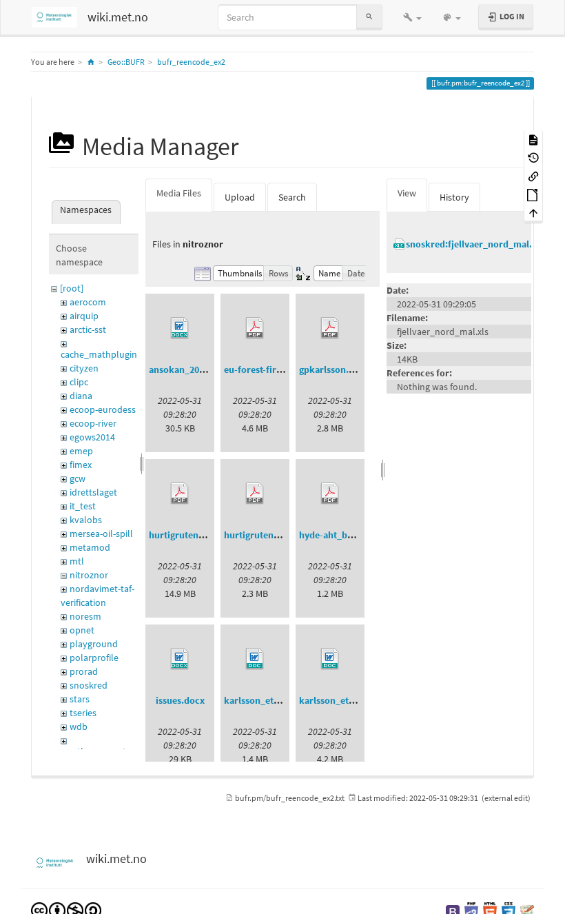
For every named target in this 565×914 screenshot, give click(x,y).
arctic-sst (88, 329)
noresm (85, 616)
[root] (71, 288)
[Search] (369, 17)
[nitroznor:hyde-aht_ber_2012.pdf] (330, 494)
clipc (79, 382)
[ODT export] (533, 194)
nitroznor (89, 575)
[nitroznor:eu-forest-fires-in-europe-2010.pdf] (255, 328)
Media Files (178, 193)
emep (81, 451)
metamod (90, 547)
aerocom (88, 302)
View (407, 193)
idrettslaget (93, 492)
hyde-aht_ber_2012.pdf (348, 535)
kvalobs (86, 520)
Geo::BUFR (126, 62)
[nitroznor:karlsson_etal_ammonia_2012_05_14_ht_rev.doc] (330, 659)
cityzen (84, 368)
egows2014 (92, 437)
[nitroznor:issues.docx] (180, 659)
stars (80, 699)
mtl (77, 561)
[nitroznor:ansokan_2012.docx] (180, 328)
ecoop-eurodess (103, 409)
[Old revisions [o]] (533, 157)
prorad (84, 671)
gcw (77, 478)
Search (292, 197)
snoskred (88, 685)
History (454, 197)
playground (94, 644)
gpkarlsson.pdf (331, 369)
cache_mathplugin (99, 354)
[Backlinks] (533, 175)
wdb (79, 726)
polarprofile (94, 657)
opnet (82, 630)
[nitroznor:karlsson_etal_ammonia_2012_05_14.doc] (255, 659)
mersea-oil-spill (101, 533)
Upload (240, 197)
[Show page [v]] (533, 139)
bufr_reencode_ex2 (191, 62)
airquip (84, 315)
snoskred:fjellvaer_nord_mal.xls (475, 244)
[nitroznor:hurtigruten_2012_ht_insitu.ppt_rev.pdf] (180, 494)
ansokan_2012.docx (190, 369)
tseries (83, 713)
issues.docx (180, 700)
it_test (83, 506)
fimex (81, 464)
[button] (412, 17)
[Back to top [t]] (533, 212)
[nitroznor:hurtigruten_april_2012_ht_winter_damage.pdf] (255, 494)
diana (81, 395)
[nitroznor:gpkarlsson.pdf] (330, 328)
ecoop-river (93, 423)
